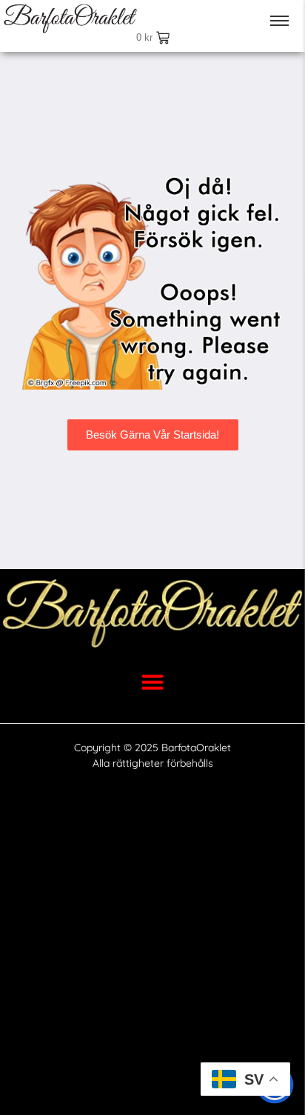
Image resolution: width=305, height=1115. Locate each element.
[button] (152, 681)
